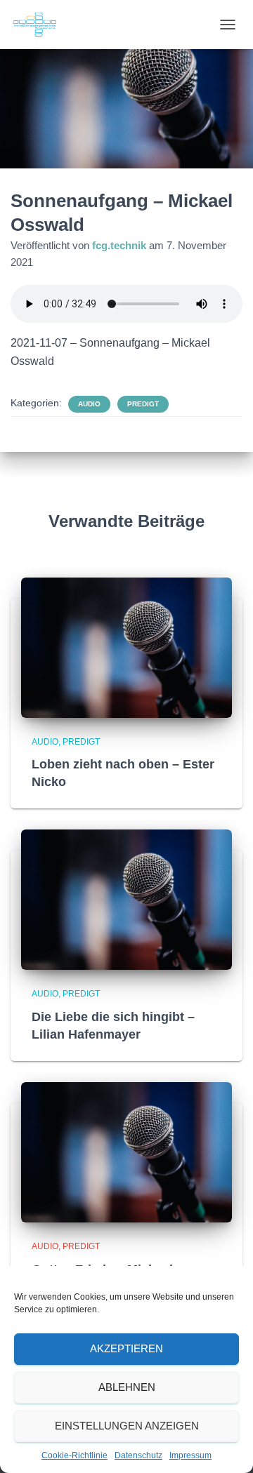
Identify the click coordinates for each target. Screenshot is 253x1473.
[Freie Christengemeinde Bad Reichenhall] (40, 24)
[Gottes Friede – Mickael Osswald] (126, 1151)
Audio (89, 404)
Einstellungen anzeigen (127, 1426)
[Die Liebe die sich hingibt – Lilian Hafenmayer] (126, 899)
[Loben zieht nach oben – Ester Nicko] (126, 646)
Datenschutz (138, 1455)
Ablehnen (126, 1387)
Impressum (190, 1455)
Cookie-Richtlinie (74, 1455)
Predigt (143, 404)
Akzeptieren (126, 1348)
